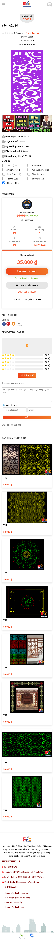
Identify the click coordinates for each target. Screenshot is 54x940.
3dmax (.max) (12, 165)
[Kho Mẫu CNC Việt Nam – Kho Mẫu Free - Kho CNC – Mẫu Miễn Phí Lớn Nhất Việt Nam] (27, 4)
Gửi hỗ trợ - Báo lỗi (28, 292)
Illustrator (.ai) (38, 179)
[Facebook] (4, 324)
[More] (13, 324)
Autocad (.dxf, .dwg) (40, 170)
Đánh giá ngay (27, 375)
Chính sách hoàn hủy (13, 902)
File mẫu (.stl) (38, 174)
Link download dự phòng (28, 278)
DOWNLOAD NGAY (28, 271)
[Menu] (3, 4)
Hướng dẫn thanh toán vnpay (17, 893)
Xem (28, 220)
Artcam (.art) (37, 165)
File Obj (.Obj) (12, 179)
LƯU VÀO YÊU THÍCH (28, 285)
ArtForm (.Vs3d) (13, 170)
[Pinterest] (8, 324)
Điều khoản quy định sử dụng (17, 898)
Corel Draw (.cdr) (14, 174)
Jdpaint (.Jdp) (13, 183)
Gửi (27, 417)
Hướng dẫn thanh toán (14, 907)
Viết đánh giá (33, 33)
